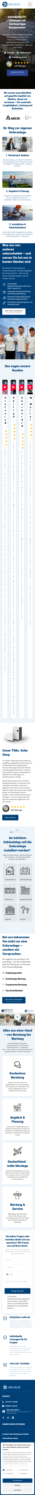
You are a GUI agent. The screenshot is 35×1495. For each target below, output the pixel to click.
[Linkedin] (13, 1418)
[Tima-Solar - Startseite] (11, 4)
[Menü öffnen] (30, 4)
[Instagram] (8, 1418)
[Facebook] (4, 1418)
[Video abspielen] (17, 1017)
